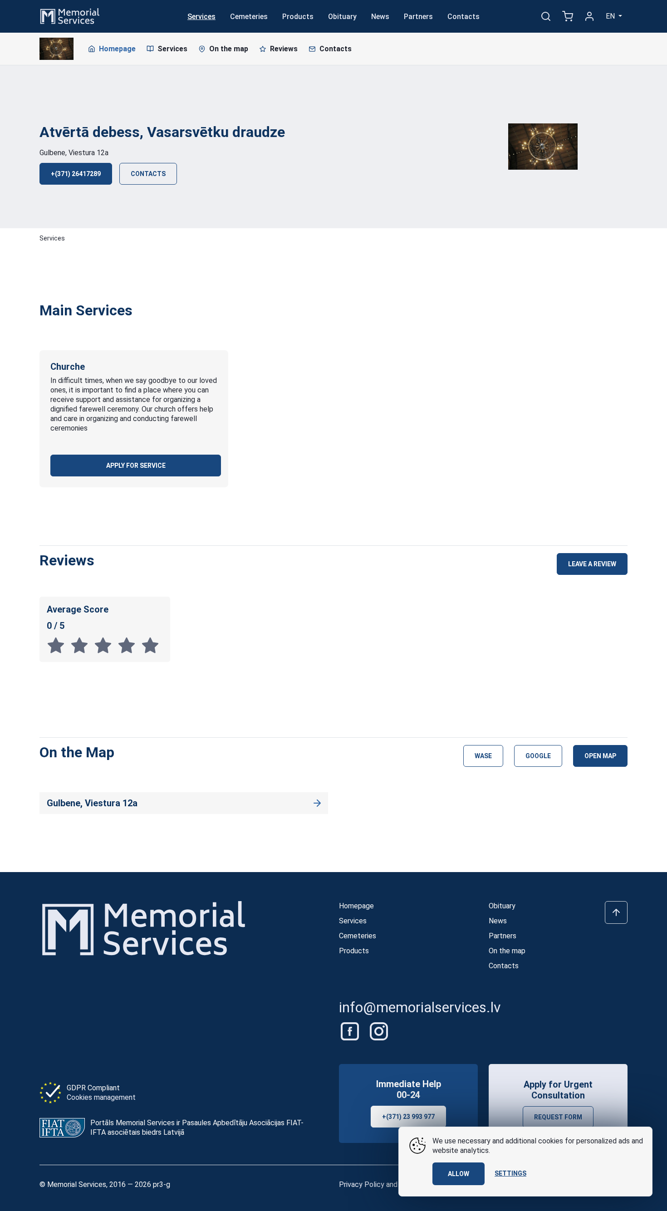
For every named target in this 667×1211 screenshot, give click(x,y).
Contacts (463, 16)
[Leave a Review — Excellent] (152, 645)
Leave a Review (592, 564)
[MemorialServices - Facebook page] (351, 1031)
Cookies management (101, 1097)
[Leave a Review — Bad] (58, 645)
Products (298, 16)
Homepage (117, 48)
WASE (483, 756)
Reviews (284, 48)
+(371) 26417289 (76, 173)
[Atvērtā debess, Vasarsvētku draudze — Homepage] (56, 49)
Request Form (558, 1117)
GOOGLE (538, 756)
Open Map (600, 756)
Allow (458, 1173)
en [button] (611, 16)
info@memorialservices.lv (420, 1007)
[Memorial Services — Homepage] (69, 15)
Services (201, 16)
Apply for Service (136, 465)
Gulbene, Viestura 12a (73, 152)
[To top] (616, 912)
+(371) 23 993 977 (408, 1116)
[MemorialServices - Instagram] (379, 1031)
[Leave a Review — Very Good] (129, 645)
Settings (510, 1173)
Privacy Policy (361, 1184)
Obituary (342, 16)
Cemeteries (249, 16)
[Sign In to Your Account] (589, 16)
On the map (228, 48)
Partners (418, 16)
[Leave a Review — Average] (106, 645)
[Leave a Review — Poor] (82, 645)
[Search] (546, 16)
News (380, 16)
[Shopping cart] (568, 16)
